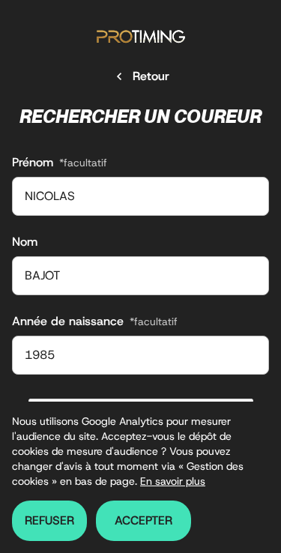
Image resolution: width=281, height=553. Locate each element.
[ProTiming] (141, 36)
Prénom (59, 162)
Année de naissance (95, 321)
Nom (24, 242)
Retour (151, 76)
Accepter (143, 520)
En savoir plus (172, 481)
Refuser (49, 520)
